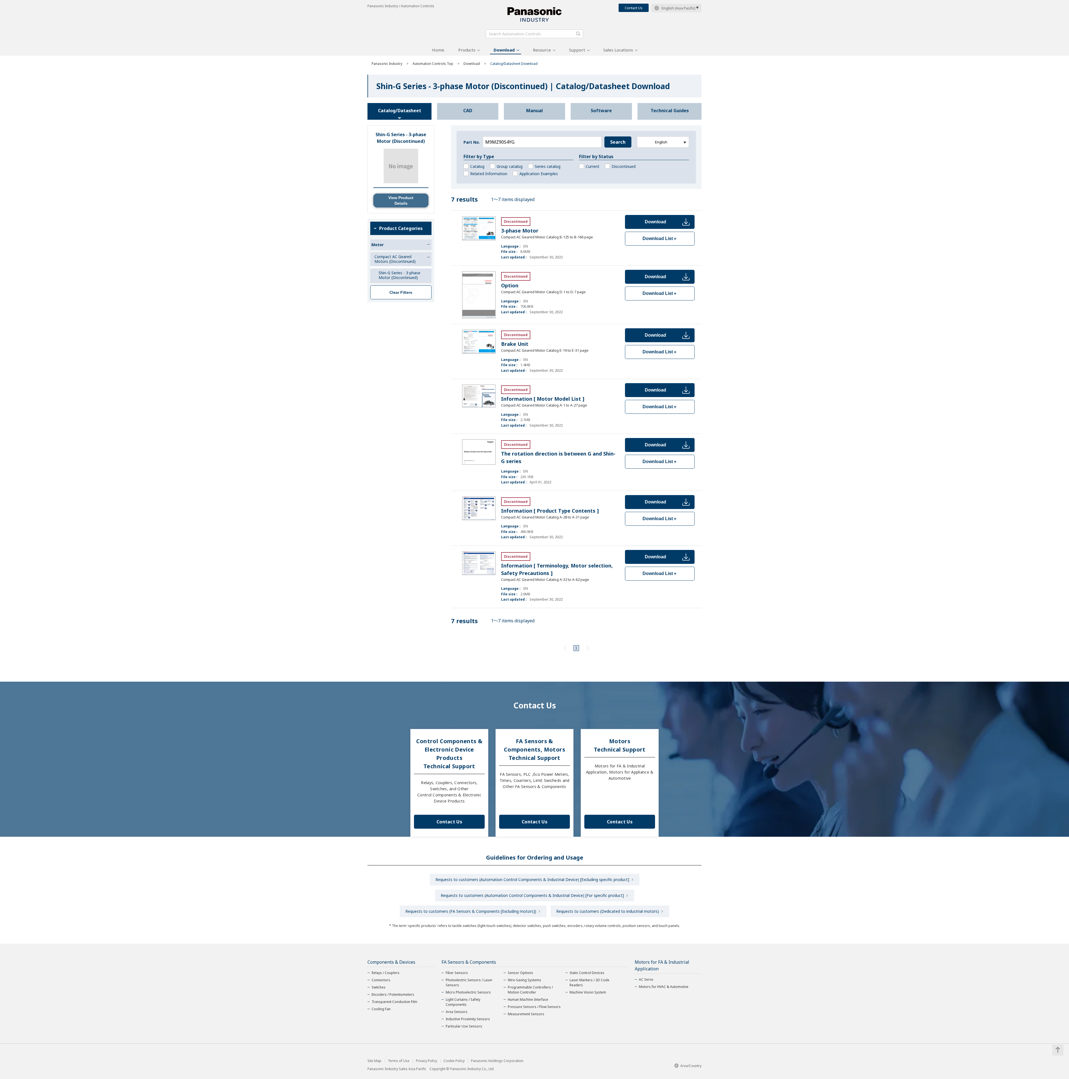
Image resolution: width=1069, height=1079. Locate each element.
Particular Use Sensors (464, 1026)
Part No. (472, 142)
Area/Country (691, 1065)
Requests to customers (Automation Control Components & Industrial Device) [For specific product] (532, 895)
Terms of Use (399, 1061)
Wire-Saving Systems (524, 980)
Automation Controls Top (433, 63)
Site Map (374, 1061)
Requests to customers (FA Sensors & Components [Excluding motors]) (470, 911)
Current (592, 166)
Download (504, 50)
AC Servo (646, 979)
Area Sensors (456, 1011)
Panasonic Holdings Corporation (497, 1061)
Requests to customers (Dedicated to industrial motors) (607, 911)
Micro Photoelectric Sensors (468, 992)
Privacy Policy (426, 1061)
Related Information (488, 173)
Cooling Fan (381, 1009)
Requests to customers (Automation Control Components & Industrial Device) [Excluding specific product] (532, 879)
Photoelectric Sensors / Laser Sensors (469, 982)
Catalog (477, 166)
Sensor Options (520, 972)
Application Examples (538, 173)
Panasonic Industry (387, 63)
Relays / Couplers (385, 972)
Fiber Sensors (457, 972)
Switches (379, 987)
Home (438, 50)
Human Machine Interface (528, 999)
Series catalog (547, 166)
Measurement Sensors (526, 1014)
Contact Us (634, 7)
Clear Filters (400, 292)
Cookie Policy (454, 1061)
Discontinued (624, 166)
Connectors (381, 980)
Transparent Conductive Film (394, 1001)
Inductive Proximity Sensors (468, 1019)
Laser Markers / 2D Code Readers (589, 982)
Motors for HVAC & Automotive (663, 986)
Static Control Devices (587, 972)
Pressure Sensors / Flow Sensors (534, 1006)
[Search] (578, 34)
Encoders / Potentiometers (393, 994)
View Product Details (400, 200)
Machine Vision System (588, 992)
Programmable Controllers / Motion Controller (530, 990)
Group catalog (510, 166)
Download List (660, 238)
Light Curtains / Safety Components (463, 1002)
